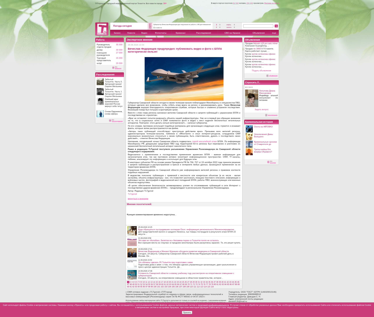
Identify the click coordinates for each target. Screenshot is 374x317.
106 (176, 287)
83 (223, 284)
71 (191, 284)
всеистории (273, 161)
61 (165, 284)
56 (152, 284)
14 (154, 282)
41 (225, 282)
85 (228, 284)
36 (212, 282)
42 (228, 282)
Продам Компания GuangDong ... (261, 44)
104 (169, 287)
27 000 (119, 53)
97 (147, 287)
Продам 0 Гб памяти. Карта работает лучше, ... (259, 49)
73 (196, 284)
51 (139, 284)
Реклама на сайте (271, 3)
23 (178, 282)
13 (151, 282)
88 (236, 284)
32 (201, 282)
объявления (273, 75)
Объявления (259, 33)
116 (212, 287)
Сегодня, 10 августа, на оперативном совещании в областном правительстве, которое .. (186, 275)
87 (233, 284)
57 (154, 284)
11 (146, 282)
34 (207, 282)
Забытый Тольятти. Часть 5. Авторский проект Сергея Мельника (113, 82)
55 (149, 284)
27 (188, 282)
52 (141, 284)
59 (160, 284)
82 (220, 284)
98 (149, 287)
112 (198, 287)
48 (131, 284)
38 (217, 282)
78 (210, 284)
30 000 (119, 50)
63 (170, 284)
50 (136, 284)
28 (191, 282)
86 (231, 284)
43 (230, 282)
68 (183, 284)
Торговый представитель (104, 59)
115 (208, 287)
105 (173, 287)
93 (136, 287)
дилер (100, 50)
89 (239, 284)
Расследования (203, 33)
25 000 (119, 58)
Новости (131, 33)
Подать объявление (261, 70)
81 (218, 284)
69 (186, 284)
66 (178, 284)
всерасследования (117, 120)
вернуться (133, 198)
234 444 (249, 3)
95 (141, 287)
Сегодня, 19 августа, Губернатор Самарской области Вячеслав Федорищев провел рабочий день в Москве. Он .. (185, 253)
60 (162, 284)
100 (154, 287)
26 (186, 282)
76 (204, 284)
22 (175, 282)
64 (173, 284)
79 (212, 284)
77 (207, 284)
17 (162, 282)
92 (133, 287)
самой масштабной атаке (204, 141)
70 (189, 284)
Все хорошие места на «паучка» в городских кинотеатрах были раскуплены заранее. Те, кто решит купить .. (189, 242)
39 (220, 282)
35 (209, 282)
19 (167, 282)
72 (194, 284)
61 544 (236, 3)
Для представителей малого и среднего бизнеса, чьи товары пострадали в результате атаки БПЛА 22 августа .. (187, 231)
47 (128, 284)
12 (149, 282)
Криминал (180, 33)
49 (133, 284)
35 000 (119, 44)
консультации (272, 115)
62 (168, 284)
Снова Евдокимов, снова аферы (113, 112)
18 (165, 282)
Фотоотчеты (160, 33)
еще (274, 33)
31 (199, 282)
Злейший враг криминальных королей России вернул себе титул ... (113, 104)
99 (152, 287)
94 (139, 287)
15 (157, 282)
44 (233, 282)
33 (204, 282)
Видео (144, 33)
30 (196, 282)
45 (236, 282)
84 (225, 284)
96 (144, 287)
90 (128, 287)
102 (162, 287)
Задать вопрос (262, 109)
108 (184, 287)
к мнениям (143, 198)
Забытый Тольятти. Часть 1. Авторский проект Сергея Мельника (113, 92)
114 (205, 287)
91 (131, 287)
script (99, 63)
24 (180, 282)
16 (159, 282)
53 (144, 284)
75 (202, 284)
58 (157, 284)
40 (222, 282)
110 (191, 287)
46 (238, 282)
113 (201, 287)
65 (175, 284)
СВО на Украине (232, 33)
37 (215, 282)
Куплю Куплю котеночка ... (260, 55)
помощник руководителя (103, 54)
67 (181, 284)
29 (194, 282)
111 (194, 287)
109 (187, 287)
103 (165, 287)
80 (215, 284)
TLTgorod (132, 194)
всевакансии (118, 67)
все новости (157, 27)
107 (180, 287)
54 (147, 284)
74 (199, 284)
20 (170, 282)
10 (144, 282)
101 (158, 287)
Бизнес (117, 33)
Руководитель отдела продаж (104, 45)
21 (173, 282)
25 (183, 282)
